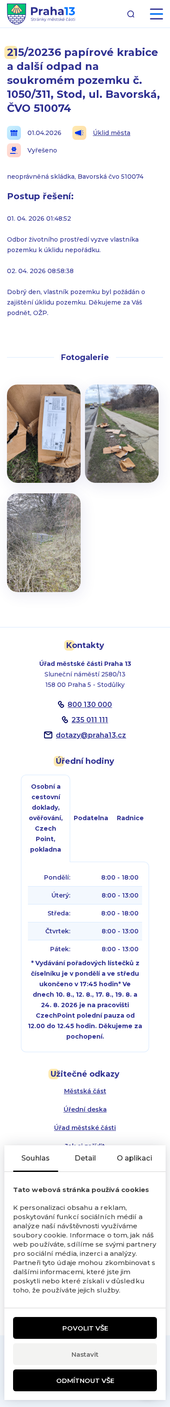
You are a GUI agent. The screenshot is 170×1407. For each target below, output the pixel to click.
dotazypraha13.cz (91, 735)
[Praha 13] (41, 14)
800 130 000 (90, 704)
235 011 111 (89, 720)
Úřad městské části (85, 1128)
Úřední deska (85, 1109)
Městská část (85, 1091)
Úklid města (111, 133)
